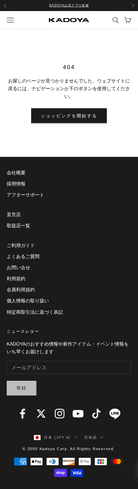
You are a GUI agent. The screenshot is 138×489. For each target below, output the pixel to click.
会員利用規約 (21, 289)
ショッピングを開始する (69, 115)
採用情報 (16, 183)
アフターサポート (25, 194)
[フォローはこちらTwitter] (41, 414)
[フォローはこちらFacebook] (22, 414)
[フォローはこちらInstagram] (60, 414)
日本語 (90, 437)
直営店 (14, 214)
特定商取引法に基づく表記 (35, 312)
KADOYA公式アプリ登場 (69, 5)
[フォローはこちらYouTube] (78, 414)
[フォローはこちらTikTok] (96, 414)
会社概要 (16, 172)
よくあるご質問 (23, 256)
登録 (21, 387)
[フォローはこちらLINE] (115, 414)
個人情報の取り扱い (28, 300)
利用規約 (16, 278)
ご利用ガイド (21, 245)
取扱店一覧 (18, 225)
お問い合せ (18, 267)
